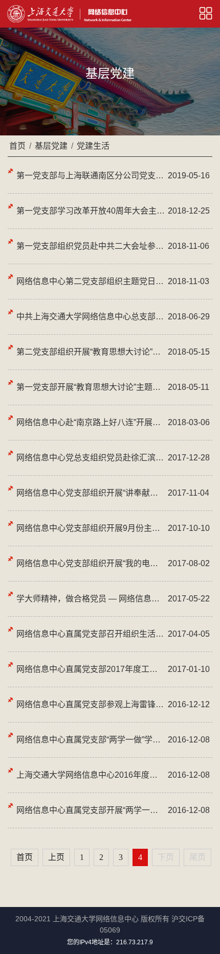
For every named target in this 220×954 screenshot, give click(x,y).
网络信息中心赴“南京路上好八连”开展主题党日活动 (90, 422)
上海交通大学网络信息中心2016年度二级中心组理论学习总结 (90, 775)
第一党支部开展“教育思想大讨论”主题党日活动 (90, 387)
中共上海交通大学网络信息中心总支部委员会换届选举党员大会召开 (90, 316)
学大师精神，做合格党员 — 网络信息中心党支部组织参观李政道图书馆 (90, 598)
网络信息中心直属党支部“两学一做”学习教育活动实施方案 (90, 739)
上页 (56, 857)
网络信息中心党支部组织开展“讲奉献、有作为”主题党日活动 (90, 492)
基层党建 (51, 146)
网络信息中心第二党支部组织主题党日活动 (90, 281)
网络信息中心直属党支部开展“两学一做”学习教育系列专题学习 (90, 810)
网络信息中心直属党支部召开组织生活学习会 (90, 634)
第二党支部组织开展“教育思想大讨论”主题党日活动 (90, 351)
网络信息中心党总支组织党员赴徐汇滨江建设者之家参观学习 (90, 457)
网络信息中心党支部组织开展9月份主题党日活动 (90, 528)
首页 (17, 146)
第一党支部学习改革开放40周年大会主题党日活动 (90, 210)
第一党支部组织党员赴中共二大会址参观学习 (90, 246)
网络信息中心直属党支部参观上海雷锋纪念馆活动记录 (90, 704)
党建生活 (93, 146)
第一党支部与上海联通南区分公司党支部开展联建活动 (90, 175)
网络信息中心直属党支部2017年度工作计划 (90, 669)
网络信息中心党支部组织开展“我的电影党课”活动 (90, 563)
